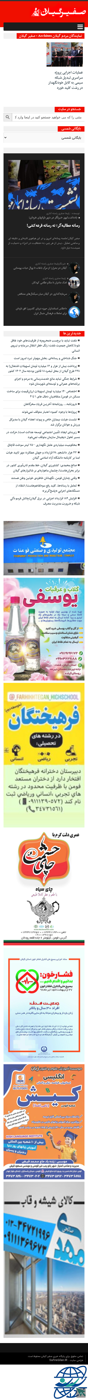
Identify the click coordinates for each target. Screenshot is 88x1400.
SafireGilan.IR (58, 1360)
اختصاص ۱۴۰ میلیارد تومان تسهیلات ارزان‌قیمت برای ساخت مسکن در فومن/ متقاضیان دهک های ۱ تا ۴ (43, 394)
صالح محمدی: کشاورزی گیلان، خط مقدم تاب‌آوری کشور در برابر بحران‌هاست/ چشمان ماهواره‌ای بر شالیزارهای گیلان (43, 468)
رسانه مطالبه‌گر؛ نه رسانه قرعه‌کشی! (53, 225)
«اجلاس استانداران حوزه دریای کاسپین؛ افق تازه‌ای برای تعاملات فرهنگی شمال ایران (41, 311)
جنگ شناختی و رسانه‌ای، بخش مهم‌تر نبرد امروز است (45, 358)
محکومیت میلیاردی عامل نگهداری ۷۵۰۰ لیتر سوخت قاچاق (42, 445)
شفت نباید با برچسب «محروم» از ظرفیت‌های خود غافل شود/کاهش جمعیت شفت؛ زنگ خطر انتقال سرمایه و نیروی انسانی (45, 345)
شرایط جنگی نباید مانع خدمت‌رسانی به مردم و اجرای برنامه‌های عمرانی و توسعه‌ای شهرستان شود (47, 381)
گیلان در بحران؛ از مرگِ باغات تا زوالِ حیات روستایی (40, 268)
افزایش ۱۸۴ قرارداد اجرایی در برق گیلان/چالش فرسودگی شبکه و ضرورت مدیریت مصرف (45, 501)
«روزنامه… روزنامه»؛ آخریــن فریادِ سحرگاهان (50, 404)
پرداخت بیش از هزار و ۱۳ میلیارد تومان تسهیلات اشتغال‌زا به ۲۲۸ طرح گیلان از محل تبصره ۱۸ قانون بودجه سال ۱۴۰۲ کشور (43, 369)
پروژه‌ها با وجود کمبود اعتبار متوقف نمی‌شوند (49, 412)
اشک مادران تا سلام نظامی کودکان (49, 282)
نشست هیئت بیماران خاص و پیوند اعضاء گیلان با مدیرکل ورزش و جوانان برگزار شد (44, 422)
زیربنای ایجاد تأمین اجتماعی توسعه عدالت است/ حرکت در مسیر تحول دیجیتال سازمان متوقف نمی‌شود (43, 435)
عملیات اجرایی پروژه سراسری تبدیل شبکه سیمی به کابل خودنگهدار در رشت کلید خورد (65, 80)
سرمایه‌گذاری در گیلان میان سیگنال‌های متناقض (42, 294)
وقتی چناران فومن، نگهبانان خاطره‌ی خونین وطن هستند (44, 478)
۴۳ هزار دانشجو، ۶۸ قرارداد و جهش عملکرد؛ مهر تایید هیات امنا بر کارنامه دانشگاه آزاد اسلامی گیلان (43, 455)
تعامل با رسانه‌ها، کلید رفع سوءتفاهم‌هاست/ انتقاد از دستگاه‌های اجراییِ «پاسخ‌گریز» (47, 488)
